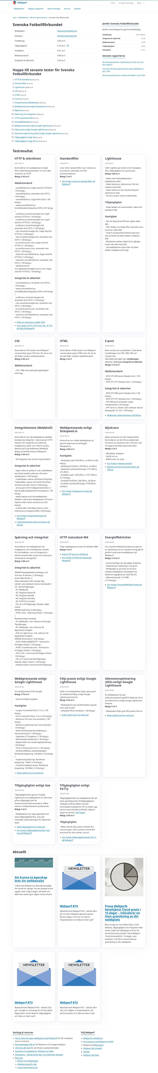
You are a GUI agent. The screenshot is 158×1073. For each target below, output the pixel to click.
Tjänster (77, 8)
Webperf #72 (69, 1002)
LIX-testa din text (22, 1048)
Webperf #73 (24, 1002)
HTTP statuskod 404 (24, 118)
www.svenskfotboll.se (67, 31)
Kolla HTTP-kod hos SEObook (75, 554)
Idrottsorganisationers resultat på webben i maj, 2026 (123, 75)
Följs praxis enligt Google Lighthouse (31, 129)
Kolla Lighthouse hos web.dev (30, 773)
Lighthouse (20, 87)
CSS (16, 91)
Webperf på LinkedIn (92, 1048)
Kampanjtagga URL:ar (25, 1044)
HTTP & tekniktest (23, 79)
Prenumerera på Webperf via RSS (98, 1041)
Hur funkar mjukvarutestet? (119, 463)
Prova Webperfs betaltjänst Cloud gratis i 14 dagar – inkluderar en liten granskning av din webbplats (123, 913)
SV (140, 3)
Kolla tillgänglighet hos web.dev (31, 827)
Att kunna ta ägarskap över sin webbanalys (31, 879)
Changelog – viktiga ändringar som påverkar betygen (39, 1054)
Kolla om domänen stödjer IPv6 (31, 322)
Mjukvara (19, 110)
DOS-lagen (80, 812)
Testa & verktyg (53, 8)
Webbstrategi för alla (27, 1064)
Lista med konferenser (28, 1067)
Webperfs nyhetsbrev (93, 1038)
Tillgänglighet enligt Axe (25, 137)
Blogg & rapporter (35, 8)
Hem (14, 17)
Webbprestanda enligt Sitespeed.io (30, 106)
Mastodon (99, 1045)
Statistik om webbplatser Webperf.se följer (34, 1051)
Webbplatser (19, 8)
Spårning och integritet (25, 114)
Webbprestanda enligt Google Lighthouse (33, 125)
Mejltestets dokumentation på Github (124, 415)
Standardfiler (21, 83)
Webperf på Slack (91, 1055)
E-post (17, 99)
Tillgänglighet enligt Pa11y (26, 141)
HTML (17, 95)
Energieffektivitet (22, 122)
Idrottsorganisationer (38, 17)
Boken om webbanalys (28, 1061)
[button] (112, 3)
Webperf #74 (69, 906)
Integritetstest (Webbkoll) (26, 102)
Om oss (67, 8)
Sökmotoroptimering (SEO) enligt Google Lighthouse (38, 133)
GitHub (86, 1051)
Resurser (19, 1058)
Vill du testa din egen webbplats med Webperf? (36, 1038)
